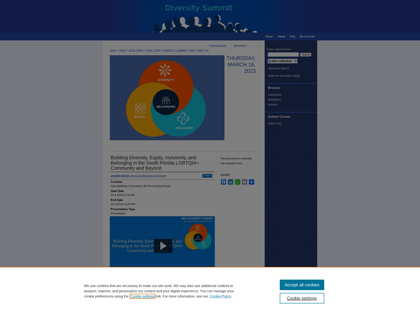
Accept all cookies (302, 284)
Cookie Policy (220, 296)
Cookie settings (142, 296)
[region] (210, 291)
